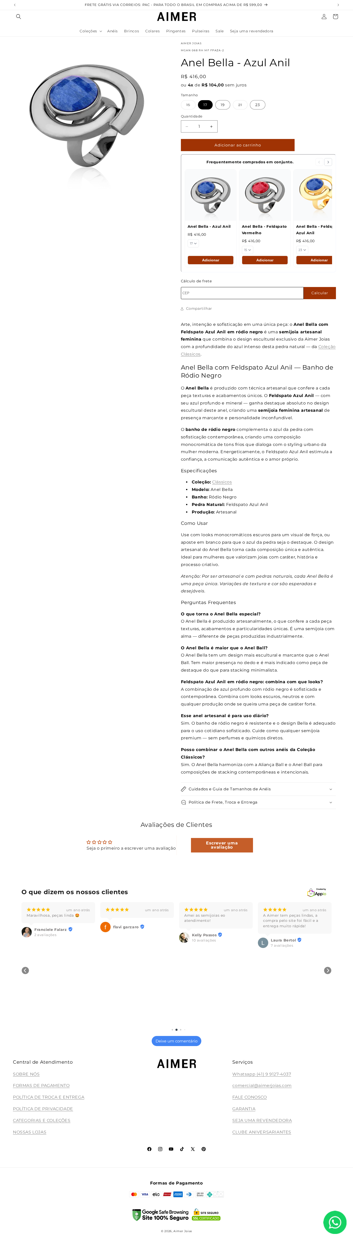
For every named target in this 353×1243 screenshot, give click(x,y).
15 (191, 105)
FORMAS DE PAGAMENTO (41, 1085)
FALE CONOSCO (249, 1097)
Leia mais (271, 937)
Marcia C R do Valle (290, 1017)
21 (243, 105)
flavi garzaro (47, 927)
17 (205, 104)
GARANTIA (243, 1108)
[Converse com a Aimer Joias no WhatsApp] (335, 1224)
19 (223, 104)
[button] (18, 16)
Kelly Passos (125, 935)
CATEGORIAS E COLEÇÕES (42, 1120)
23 (257, 104)
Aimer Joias (182, 1231)
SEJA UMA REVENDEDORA (262, 1120)
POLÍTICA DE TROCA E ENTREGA (48, 1097)
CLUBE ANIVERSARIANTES (261, 1132)
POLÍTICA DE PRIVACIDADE (43, 1108)
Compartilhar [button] (199, 308)
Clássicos (222, 482)
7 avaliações (203, 945)
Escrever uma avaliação (222, 845)
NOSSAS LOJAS (29, 1132)
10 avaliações (125, 940)
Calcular (319, 293)
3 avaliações (282, 1022)
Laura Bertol (204, 940)
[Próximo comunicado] (338, 5)
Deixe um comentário (176, 1041)
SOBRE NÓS (26, 1074)
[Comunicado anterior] (14, 5)
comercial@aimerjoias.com (261, 1085)
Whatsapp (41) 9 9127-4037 (261, 1074)
